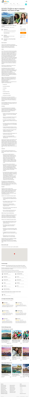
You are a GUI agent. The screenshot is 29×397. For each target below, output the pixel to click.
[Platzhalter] (4, 7)
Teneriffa (3, 390)
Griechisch (21, 392)
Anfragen (23, 32)
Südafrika (8, 7)
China (12, 390)
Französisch (21, 390)
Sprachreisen (23, 386)
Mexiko (12, 387)
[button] (14, 254)
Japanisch (21, 391)
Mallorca (12, 385)
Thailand (12, 389)
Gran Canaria (4, 391)
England (3, 386)
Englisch (5, 7)
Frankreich (4, 388)
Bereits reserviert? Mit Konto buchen (22, 37)
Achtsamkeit (23, 393)
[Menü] (25, 1)
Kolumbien (12, 392)
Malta (3, 389)
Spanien (3, 385)
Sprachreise (3, 7)
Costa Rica (13, 391)
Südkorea (12, 388)
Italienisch (21, 389)
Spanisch (21, 387)
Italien (3, 387)
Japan (12, 386)
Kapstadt (11, 7)
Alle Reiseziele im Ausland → (4, 393)
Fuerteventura (4, 392)
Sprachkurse (23, 385)
